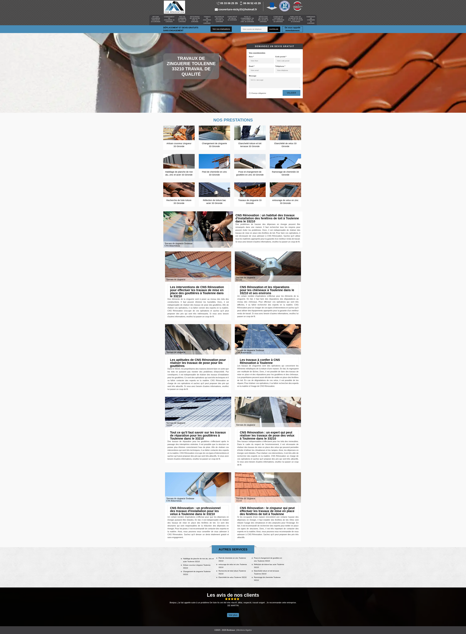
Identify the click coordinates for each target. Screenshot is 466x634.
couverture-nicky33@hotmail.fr (237, 9)
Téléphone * (280, 66)
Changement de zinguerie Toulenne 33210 (197, 572)
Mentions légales (244, 630)
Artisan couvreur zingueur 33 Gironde (155, 19)
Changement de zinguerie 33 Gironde (169, 19)
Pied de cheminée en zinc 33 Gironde (182, 19)
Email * (251, 66)
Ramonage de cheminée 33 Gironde (311, 20)
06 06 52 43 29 (252, 3)
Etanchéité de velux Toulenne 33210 (232, 577)
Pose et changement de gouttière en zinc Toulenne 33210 (268, 559)
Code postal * (280, 57)
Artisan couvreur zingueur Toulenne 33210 (196, 566)
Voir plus (233, 615)
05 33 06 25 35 (229, 3)
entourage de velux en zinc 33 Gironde (195, 19)
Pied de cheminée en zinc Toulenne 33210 (232, 559)
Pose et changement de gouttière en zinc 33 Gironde (247, 19)
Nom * (251, 57)
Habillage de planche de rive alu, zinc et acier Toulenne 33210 (198, 560)
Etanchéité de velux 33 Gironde (232, 18)
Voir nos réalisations (221, 29)
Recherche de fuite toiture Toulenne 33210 (232, 572)
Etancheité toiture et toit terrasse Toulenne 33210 (266, 572)
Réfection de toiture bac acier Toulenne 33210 (269, 565)
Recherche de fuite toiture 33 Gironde (219, 19)
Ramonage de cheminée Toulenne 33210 (267, 578)
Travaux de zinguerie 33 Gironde (207, 20)
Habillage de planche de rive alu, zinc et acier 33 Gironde (295, 19)
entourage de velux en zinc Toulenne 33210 (233, 565)
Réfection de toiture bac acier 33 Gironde (263, 19)
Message (252, 76)
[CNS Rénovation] (174, 7)
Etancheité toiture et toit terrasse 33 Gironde (278, 19)
